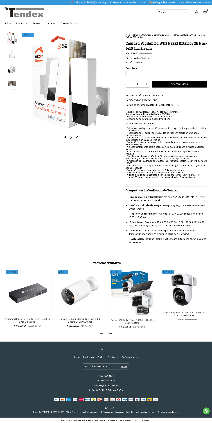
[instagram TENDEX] (102, 349)
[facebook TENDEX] (110, 349)
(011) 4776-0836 (106, 380)
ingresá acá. (149, 412)
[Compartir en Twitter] (71, 137)
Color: (132, 68)
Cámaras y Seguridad (142, 35)
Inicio (8, 23)
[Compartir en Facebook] (65, 137)
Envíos (36, 23)
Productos (21, 23)
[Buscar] (186, 12)
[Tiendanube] (106, 408)
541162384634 (106, 376)
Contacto (50, 23)
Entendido (146, 420)
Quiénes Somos (69, 23)
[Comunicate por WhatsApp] (206, 410)
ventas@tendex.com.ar (106, 385)
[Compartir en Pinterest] (77, 137)
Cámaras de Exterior (162, 35)
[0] (204, 13)
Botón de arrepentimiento (168, 412)
